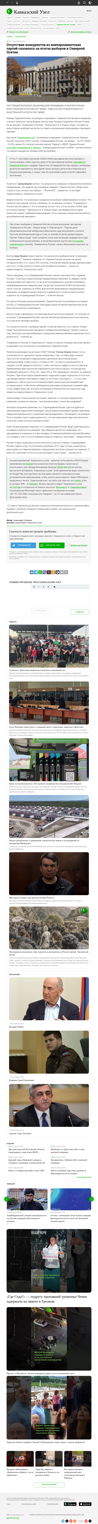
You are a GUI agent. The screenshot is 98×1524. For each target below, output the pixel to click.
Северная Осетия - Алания (66, 25)
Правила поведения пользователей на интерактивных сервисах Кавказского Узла (57, 1514)
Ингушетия (26, 21)
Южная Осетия (36, 28)
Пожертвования (52, 1504)
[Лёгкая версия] (17, 3)
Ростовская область (48, 25)
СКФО (79, 25)
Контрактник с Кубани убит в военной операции (69, 1161)
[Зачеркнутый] (48, 587)
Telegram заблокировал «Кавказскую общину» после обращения (20, 1472)
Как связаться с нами (29, 1504)
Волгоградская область (76, 17)
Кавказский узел (26, 137)
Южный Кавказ (48, 28)
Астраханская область (58, 17)
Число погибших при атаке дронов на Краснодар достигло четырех (68, 1172)
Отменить (80, 612)
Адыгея (25, 17)
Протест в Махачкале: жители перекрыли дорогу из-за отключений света (40, 1373)
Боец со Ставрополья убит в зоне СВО (26, 1170)
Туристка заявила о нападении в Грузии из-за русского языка (47, 1472)
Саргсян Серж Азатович (20, 1133)
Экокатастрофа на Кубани (80, 32)
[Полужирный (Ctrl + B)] (34, 587)
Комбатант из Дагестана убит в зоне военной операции (67, 1150)
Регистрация (40, 610)
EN (12, 2)
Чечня (26, 28)
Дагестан (17, 21)
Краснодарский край (82, 21)
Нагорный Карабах (13, 25)
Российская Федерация (30, 25)
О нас (8, 1504)
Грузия (9, 21)
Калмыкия (52, 21)
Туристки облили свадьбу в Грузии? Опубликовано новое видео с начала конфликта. (46, 1442)
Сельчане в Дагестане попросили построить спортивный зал (37, 670)
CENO (59, 467)
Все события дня (84, 1177)
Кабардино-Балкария (39, 21)
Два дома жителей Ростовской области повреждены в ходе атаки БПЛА (26, 1150)
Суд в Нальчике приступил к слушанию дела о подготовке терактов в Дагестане (46, 726)
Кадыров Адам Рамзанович (21, 1080)
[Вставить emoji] (54, 587)
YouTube (16, 487)
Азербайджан (35, 17)
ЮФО (58, 28)
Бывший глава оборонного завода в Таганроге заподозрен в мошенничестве (26, 1161)
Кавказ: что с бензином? (18, 32)
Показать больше (49, 1484)
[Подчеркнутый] (43, 587)
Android (29, 464)
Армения (45, 17)
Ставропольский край (14, 28)
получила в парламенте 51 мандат (24, 147)
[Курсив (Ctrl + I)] (38, 587)
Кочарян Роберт (16, 1026)
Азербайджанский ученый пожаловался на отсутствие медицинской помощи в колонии (26, 1218)
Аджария (18, 17)
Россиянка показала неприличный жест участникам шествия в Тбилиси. (74, 1473)
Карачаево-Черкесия (65, 21)
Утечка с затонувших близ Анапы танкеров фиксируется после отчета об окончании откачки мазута (70, 1218)
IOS (69, 467)
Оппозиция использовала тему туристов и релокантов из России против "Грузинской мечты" (48, 953)
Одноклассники (78, 487)
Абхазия (10, 17)
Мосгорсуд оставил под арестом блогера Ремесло (31, 897)
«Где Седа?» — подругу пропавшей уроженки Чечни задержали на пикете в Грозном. (47, 1299)
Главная (9, 36)
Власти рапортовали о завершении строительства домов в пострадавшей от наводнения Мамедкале (44, 842)
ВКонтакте (61, 487)
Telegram (33, 484)
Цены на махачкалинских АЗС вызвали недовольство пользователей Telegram (45, 783)
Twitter (77, 480)
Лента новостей (20, 36)
